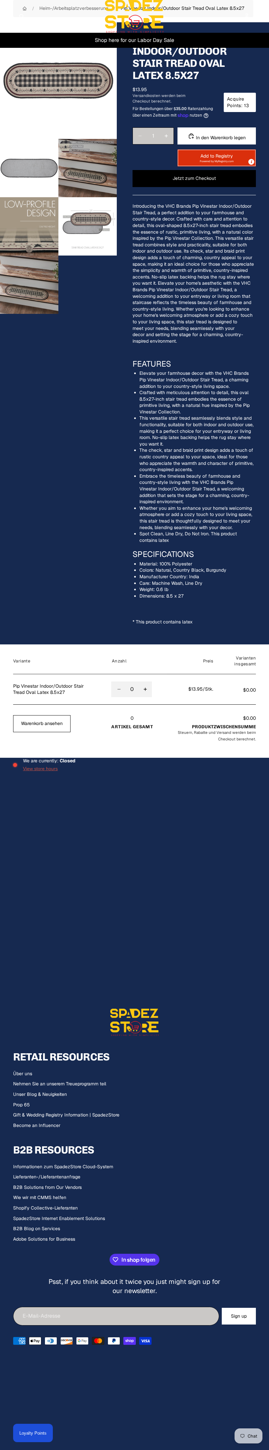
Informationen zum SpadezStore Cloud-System (63, 1167)
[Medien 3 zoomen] (87, 168)
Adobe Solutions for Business (44, 1239)
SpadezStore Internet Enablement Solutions (59, 1218)
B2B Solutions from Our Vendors (47, 1187)
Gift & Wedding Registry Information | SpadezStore (66, 1115)
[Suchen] (21, 16)
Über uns (22, 1074)
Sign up (239, 1316)
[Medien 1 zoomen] (58, 80)
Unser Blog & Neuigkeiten (40, 1094)
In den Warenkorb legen (220, 138)
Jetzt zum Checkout (194, 178)
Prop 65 (21, 1105)
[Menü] (7, 16)
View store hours (40, 768)
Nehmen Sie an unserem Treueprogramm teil (59, 1084)
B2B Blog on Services (36, 1228)
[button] (216, 157)
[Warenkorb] (261, 16)
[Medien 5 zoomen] (87, 226)
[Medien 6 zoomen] (29, 285)
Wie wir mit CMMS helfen (39, 1197)
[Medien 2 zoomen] (29, 168)
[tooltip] (251, 162)
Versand (224, 732)
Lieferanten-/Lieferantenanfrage (46, 1177)
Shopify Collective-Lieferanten (45, 1208)
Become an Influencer (36, 1125)
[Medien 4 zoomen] (29, 226)
